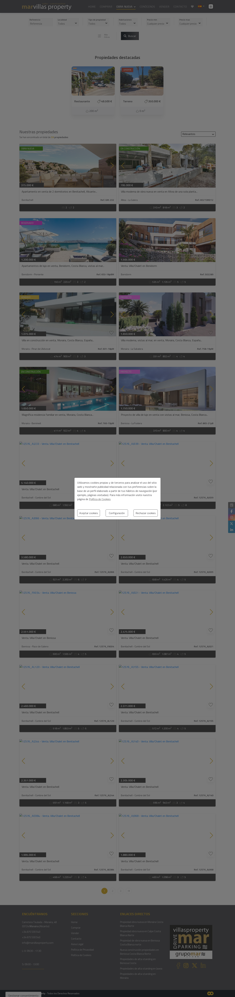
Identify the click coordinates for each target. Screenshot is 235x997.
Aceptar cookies (88, 513)
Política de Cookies (100, 499)
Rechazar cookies (146, 513)
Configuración (117, 513)
